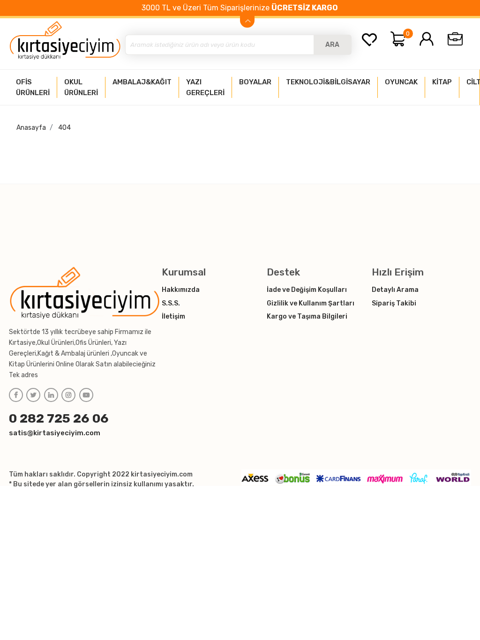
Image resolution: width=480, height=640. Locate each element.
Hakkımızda (181, 290)
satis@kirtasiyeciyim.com (54, 433)
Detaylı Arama (395, 290)
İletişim (173, 316)
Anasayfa (31, 128)
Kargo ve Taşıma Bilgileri (307, 316)
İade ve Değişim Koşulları (307, 290)
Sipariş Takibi (394, 303)
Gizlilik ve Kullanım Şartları (310, 303)
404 (64, 128)
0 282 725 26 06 (59, 418)
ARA (332, 45)
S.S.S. (171, 303)
